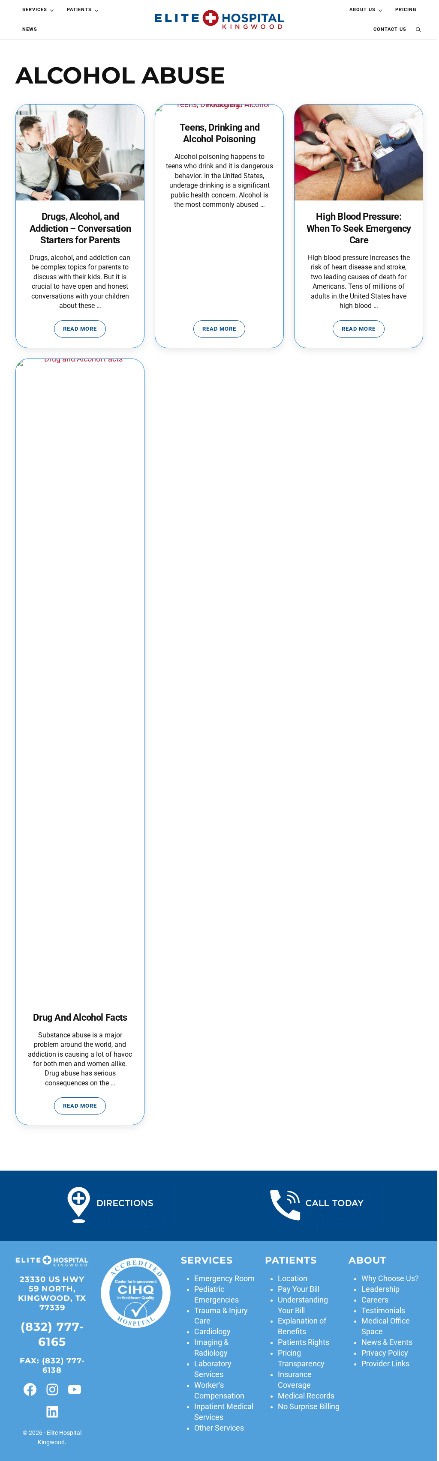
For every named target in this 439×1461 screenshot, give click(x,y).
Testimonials (383, 1310)
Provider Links (385, 1363)
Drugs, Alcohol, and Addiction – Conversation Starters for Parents (80, 228)
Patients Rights (303, 1342)
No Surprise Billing (309, 1406)
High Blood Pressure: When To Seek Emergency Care (359, 228)
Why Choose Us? (390, 1278)
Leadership (380, 1289)
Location (292, 1278)
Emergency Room (224, 1278)
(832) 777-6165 (52, 1334)
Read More (84, 330)
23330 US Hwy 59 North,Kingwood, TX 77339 (52, 1293)
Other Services (219, 1428)
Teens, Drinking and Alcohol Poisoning (219, 133)
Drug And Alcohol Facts (80, 1017)
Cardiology (212, 1331)
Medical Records (306, 1396)
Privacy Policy (384, 1353)
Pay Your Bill (298, 1289)
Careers (374, 1300)
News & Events (386, 1342)
